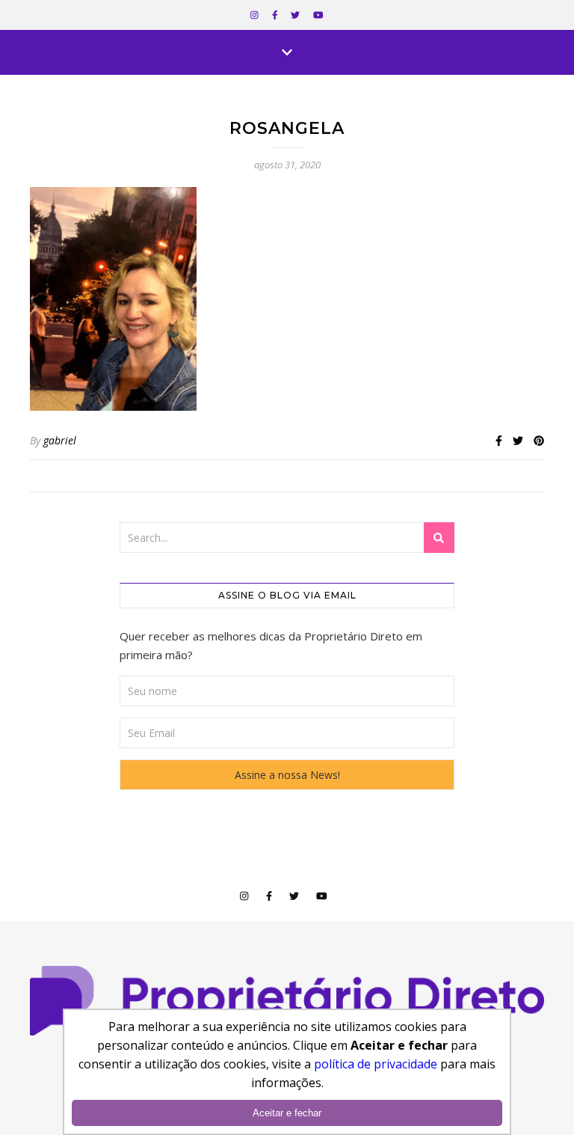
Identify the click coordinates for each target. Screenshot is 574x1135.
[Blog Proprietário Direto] (287, 1000)
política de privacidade (375, 1064)
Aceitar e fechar (287, 1113)
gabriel (59, 440)
